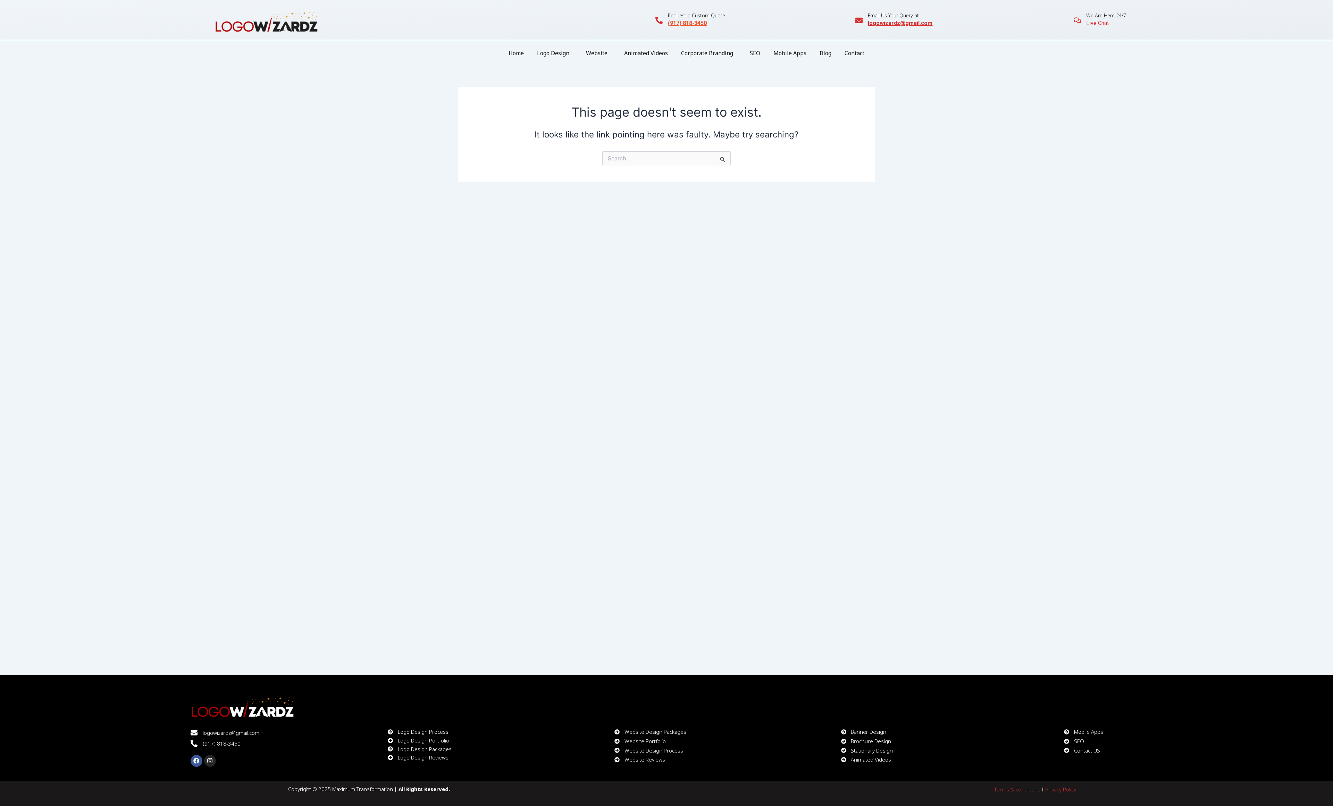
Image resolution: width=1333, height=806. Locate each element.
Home (516, 53)
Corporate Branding (707, 53)
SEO (755, 53)
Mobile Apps (789, 53)
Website (596, 53)
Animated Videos (646, 53)
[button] (555, 53)
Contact (854, 53)
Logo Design (553, 53)
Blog (825, 53)
